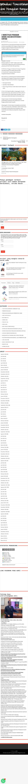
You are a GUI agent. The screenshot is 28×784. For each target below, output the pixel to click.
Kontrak (5, 133)
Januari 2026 (3, 369)
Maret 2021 (3, 498)
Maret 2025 (3, 391)
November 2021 (4, 480)
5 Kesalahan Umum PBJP (8, 168)
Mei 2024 (3, 414)
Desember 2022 (4, 451)
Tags (13, 282)
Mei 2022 (3, 467)
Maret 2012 (3, 540)
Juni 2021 (3, 491)
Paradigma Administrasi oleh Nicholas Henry (18, 297)
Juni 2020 (3, 518)
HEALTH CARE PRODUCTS (7, 342)
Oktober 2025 (4, 376)
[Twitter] (12, 751)
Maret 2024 (3, 418)
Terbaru (9, 282)
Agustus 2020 (3, 513)
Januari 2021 (3, 502)
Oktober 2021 (4, 482)
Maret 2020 (3, 525)
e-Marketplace (19, 133)
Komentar (18, 282)
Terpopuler (3, 282)
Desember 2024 (4, 398)
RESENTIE (4, 344)
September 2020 (4, 511)
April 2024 (3, 416)
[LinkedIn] (13, 751)
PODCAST (4, 322)
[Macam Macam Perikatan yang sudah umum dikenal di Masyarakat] (4, 293)
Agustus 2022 (3, 460)
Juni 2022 (3, 465)
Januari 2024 (3, 422)
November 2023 (4, 427)
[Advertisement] (14, 769)
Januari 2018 (3, 538)
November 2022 (4, 454)
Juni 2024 (3, 411)
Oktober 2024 (4, 403)
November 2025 (4, 374)
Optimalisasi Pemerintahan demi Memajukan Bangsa (14, 6)
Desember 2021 (4, 478)
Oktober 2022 (4, 456)
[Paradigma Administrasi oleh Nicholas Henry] (4, 299)
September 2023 (4, 431)
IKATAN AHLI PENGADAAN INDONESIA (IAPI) (11, 328)
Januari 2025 (3, 396)
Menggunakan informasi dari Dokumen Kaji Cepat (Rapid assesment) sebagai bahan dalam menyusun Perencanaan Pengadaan (14, 163)
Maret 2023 (3, 445)
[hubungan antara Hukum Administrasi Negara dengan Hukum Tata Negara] (4, 287)
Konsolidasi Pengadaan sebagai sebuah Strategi (18, 141)
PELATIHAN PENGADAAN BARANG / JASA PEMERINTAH (13, 337)
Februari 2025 (4, 394)
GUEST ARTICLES (5, 315)
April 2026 (3, 363)
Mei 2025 (3, 387)
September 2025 (4, 378)
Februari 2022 (4, 473)
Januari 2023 (3, 449)
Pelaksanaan (11, 133)
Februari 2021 (4, 500)
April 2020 (3, 522)
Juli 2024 (2, 409)
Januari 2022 (3, 476)
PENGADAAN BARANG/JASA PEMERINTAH (10, 42)
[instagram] (16, 751)
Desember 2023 (4, 425)
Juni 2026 (3, 358)
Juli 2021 (2, 489)
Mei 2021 (3, 493)
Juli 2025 (2, 383)
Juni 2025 (3, 385)
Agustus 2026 (3, 354)
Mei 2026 (3, 360)
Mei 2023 (3, 440)
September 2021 (4, 485)
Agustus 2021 (3, 487)
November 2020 (4, 507)
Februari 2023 (4, 447)
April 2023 (3, 442)
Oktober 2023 (4, 429)
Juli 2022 (2, 462)
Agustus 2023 (3, 434)
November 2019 (4, 531)
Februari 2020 (4, 527)
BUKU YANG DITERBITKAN (7, 326)
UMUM (3, 319)
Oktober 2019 (4, 533)
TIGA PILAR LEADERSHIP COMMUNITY (10, 308)
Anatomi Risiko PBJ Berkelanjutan (10, 171)
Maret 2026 (3, 365)
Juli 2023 (2, 436)
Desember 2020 (4, 505)
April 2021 (3, 496)
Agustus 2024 (3, 407)
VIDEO (3, 324)
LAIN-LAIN (4, 339)
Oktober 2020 (4, 509)
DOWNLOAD (4, 346)
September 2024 (4, 405)
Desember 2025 (4, 371)
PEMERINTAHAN (5, 311)
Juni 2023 (3, 438)
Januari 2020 (3, 529)
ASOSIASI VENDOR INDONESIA (8, 333)
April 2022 (3, 469)
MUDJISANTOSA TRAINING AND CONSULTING (12, 335)
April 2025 (3, 389)
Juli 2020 (2, 516)
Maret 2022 (3, 471)
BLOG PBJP (4, 317)
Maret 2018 (3, 536)
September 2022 (4, 458)
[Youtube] (15, 751)
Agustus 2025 (3, 380)
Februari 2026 (4, 367)
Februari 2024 (4, 420)
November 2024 (4, 400)
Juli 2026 (2, 356)
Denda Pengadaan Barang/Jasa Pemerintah (10, 138)
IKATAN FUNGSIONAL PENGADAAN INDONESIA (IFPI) (13, 330)
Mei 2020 (3, 520)
